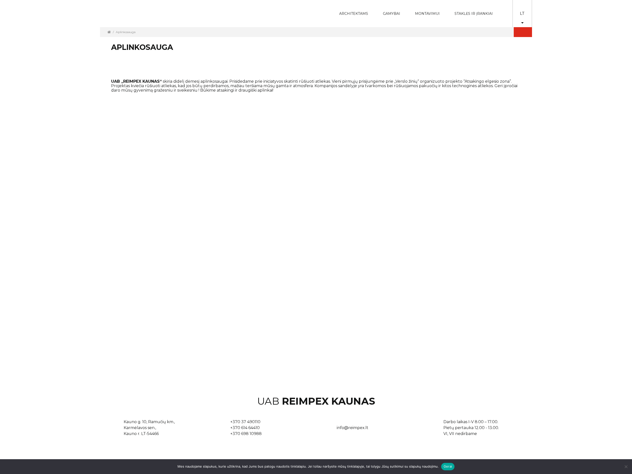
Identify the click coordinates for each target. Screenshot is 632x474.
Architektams (350, 10)
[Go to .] (109, 32)
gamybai (388, 10)
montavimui (424, 10)
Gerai (448, 466)
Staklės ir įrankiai (473, 13)
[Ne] (625, 466)
